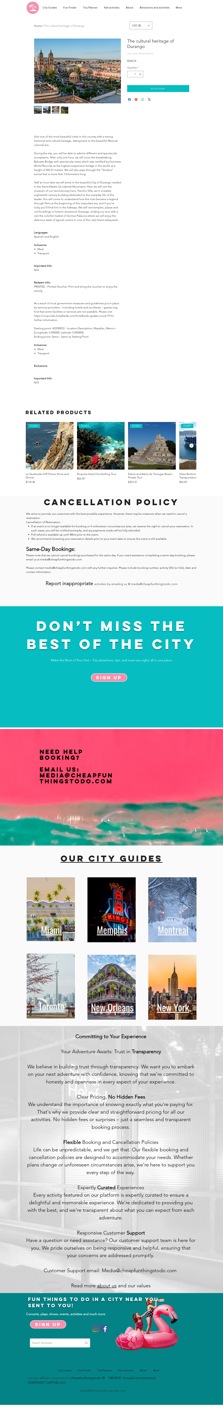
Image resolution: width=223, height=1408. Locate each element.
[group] (111, 453)
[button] (141, 25)
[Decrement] (130, 74)
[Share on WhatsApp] (143, 99)
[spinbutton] (135, 74)
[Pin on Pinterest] (136, 99)
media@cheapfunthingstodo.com (61, 559)
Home (38, 25)
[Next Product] (191, 446)
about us (107, 1285)
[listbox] (141, 25)
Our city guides (112, 858)
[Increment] (140, 74)
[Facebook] (104, 1328)
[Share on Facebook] (129, 99)
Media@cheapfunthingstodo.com (76, 778)
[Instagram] (95, 1328)
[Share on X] (149, 99)
